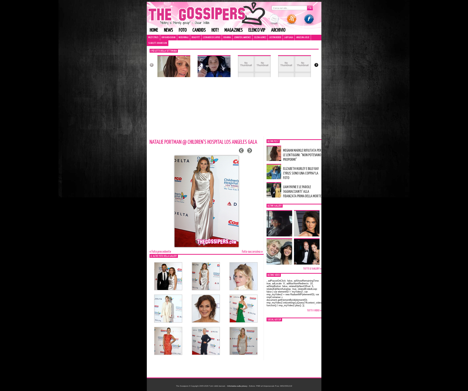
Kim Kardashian (169, 37)
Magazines (233, 30)
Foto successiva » (252, 251)
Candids (199, 30)
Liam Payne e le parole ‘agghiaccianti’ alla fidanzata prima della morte (302, 191)
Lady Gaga (288, 37)
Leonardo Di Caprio (211, 37)
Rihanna (227, 37)
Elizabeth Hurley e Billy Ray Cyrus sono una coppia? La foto (301, 173)
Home (154, 30)
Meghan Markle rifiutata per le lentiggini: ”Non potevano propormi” (302, 155)
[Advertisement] (234, 109)
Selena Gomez (260, 37)
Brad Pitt (196, 37)
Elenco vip (256, 30)
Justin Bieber (275, 37)
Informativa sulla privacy (237, 386)
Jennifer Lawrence (242, 37)
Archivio (278, 30)
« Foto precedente (160, 251)
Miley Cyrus (153, 37)
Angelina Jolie (302, 37)
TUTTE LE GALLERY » (312, 268)
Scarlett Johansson (157, 43)
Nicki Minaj (183, 37)
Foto (183, 30)
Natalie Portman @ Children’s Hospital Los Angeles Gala (203, 142)
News (168, 30)
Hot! (215, 30)
